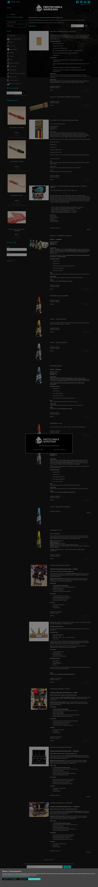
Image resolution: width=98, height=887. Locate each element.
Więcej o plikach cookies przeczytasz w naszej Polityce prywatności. (16, 876)
